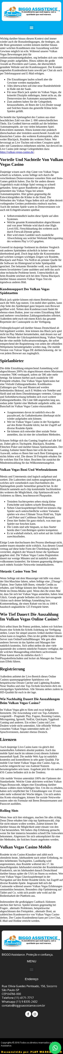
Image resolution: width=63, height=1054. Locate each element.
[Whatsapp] (55, 1048)
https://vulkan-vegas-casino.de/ (17, 152)
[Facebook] (28, 1014)
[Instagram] (35, 1014)
